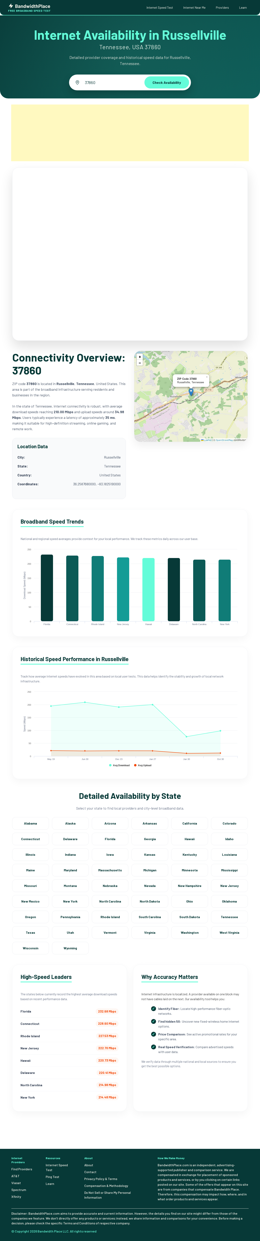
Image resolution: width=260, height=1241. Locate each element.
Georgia (150, 839)
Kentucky (190, 854)
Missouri (30, 886)
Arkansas (150, 823)
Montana (70, 886)
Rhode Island (110, 917)
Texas (30, 932)
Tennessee (229, 917)
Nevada (150, 886)
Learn (243, 7)
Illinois (30, 854)
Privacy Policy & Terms (100, 1179)
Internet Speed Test (159, 7)
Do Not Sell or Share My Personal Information (107, 1195)
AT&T (15, 1176)
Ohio (189, 901)
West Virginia (229, 932)
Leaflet (208, 440)
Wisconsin (30, 948)
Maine (30, 870)
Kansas (149, 854)
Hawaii (190, 839)
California (189, 823)
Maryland (70, 870)
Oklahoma (229, 901)
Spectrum (18, 1190)
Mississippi (229, 870)
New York (70, 901)
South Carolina (150, 917)
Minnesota (190, 870)
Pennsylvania (70, 917)
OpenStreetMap (224, 440)
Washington (190, 932)
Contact (90, 1172)
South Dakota (189, 917)
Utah (70, 932)
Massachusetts (110, 870)
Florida (110, 839)
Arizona (110, 823)
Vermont (110, 932)
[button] (191, 392)
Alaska (70, 823)
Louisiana (229, 854)
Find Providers (21, 1169)
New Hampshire (190, 886)
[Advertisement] (130, 133)
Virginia (149, 932)
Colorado (229, 823)
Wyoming (70, 948)
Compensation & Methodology (106, 1186)
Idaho (229, 839)
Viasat (16, 1183)
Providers (222, 7)
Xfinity (16, 1196)
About (88, 1165)
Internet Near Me (194, 7)
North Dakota (150, 901)
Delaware (70, 839)
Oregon (30, 917)
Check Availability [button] (167, 82)
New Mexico (30, 901)
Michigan (149, 870)
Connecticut (30, 839)
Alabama (30, 823)
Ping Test (52, 1177)
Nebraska (110, 886)
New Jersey (229, 886)
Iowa (110, 854)
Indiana (70, 854)
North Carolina (110, 901)
